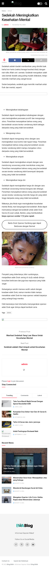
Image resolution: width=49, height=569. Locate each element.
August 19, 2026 (19, 483)
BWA (9, 313)
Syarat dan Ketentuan (21, 561)
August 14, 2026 (19, 491)
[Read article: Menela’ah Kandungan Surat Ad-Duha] (6, 490)
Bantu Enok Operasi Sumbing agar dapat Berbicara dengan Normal (24, 224)
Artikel (10, 11)
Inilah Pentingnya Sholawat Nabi (25, 431)
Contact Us (5, 561)
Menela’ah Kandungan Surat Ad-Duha (27, 488)
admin (6, 25)
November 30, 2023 (19, 25)
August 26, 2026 (10, 471)
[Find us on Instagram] (27, 544)
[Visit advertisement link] (24, 321)
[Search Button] (46, 3)
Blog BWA (10, 564)
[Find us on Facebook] (16, 544)
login (9, 381)
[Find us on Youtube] (33, 544)
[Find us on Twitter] (21, 544)
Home (4, 11)
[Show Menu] (3, 3)
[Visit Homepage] (20, 3)
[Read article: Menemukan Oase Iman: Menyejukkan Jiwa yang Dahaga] (6, 480)
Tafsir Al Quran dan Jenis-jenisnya (26, 422)
